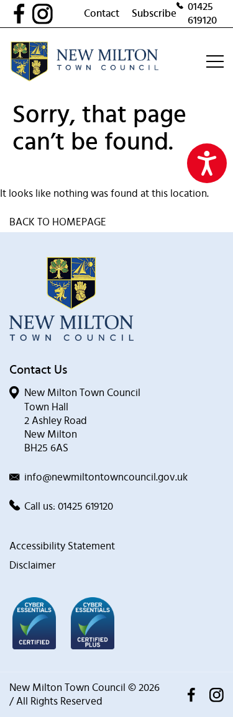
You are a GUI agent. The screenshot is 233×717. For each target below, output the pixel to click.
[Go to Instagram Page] (58, 14)
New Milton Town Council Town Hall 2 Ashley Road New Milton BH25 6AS (82, 420)
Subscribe (154, 13)
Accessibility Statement (62, 546)
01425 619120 (202, 13)
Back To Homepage (57, 222)
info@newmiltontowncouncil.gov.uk (106, 477)
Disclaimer (32, 565)
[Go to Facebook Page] (22, 14)
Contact (101, 13)
